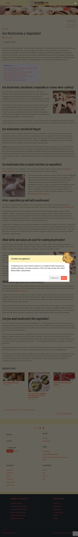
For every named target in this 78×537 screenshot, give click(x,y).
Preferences (55, 278)
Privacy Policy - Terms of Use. (20, 270)
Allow (64, 278)
